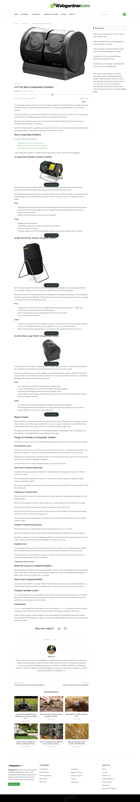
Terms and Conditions (109, 788)
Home (16, 14)
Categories (24, 14)
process (61, 608)
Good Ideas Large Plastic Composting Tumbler (33, 148)
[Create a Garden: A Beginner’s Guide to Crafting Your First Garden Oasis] (26, 731)
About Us (72, 14)
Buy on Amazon (51, 235)
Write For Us (106, 775)
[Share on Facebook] (57, 639)
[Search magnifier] (124, 14)
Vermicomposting (45, 775)
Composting (18, 608)
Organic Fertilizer (76, 772)
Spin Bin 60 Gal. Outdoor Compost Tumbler (32, 146)
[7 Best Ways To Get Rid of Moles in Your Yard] (77, 704)
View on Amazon (51, 185)
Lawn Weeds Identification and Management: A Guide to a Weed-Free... (26, 716)
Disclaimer (105, 785)
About (104, 769)
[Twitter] (70, 799)
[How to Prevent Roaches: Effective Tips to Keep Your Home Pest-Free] (51, 731)
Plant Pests (43, 782)
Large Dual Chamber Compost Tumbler (30, 143)
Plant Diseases (44, 772)
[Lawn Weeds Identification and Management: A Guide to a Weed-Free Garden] (26, 704)
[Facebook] (65, 799)
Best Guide (25, 23)
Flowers (73, 779)
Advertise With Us (108, 778)
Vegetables (36, 14)
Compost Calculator (51, 14)
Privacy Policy (106, 782)
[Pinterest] (74, 799)
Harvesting (74, 782)
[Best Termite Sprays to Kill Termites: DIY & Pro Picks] (77, 731)
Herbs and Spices (76, 775)
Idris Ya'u (19, 91)
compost (78, 114)
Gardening (74, 769)
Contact (63, 14)
